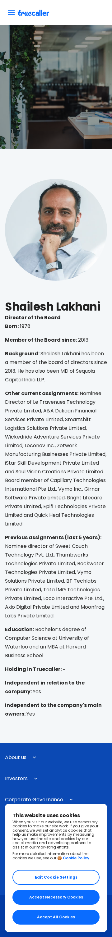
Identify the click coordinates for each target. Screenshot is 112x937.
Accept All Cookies (56, 917)
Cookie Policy (76, 858)
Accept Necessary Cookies (56, 897)
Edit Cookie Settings (56, 877)
